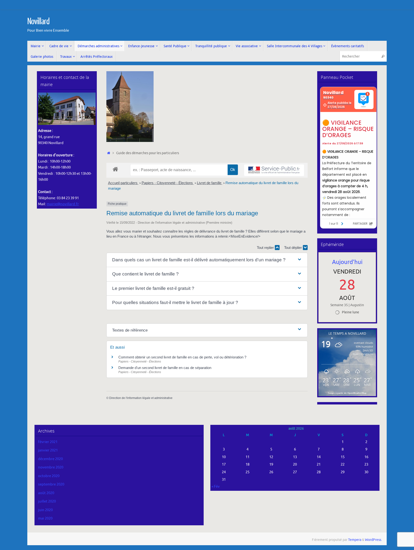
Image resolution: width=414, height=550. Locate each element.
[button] (207, 260)
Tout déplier (293, 248)
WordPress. (373, 540)
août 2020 (46, 493)
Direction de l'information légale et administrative (140, 398)
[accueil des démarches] (115, 168)
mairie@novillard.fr (63, 204)
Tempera (354, 540)
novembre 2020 (50, 467)
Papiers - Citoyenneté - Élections (168, 183)
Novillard (38, 21)
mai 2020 (45, 518)
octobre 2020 (48, 476)
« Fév (216, 486)
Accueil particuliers (123, 183)
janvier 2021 (48, 450)
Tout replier (266, 248)
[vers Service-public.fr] (274, 170)
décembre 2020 (50, 459)
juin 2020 (45, 510)
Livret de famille (209, 183)
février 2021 (48, 442)
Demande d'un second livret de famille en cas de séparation (164, 368)
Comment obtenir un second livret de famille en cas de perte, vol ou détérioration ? (182, 357)
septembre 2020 (51, 484)
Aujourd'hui (347, 262)
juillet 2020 (47, 501)
